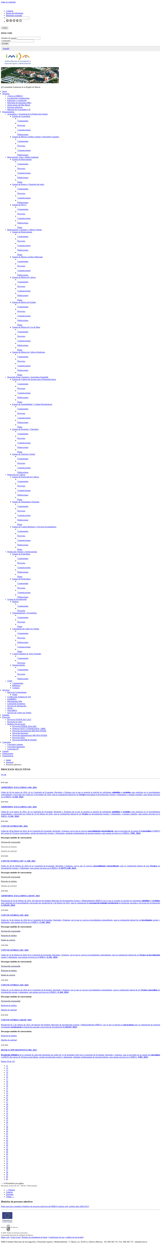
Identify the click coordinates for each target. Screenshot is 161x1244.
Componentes (22, 121)
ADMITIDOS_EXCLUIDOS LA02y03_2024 (20, 896)
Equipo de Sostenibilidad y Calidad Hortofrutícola (32, 404)
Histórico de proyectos (16, 724)
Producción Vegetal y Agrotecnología (22, 552)
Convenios (6, 742)
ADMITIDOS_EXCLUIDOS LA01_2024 (19, 807)
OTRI (9, 681)
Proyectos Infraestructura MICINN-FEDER (29, 735)
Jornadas (5, 715)
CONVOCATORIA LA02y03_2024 (16, 1020)
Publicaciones (22, 134)
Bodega (15, 602)
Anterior (9, 1192)
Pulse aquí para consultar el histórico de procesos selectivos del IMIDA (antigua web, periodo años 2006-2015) (45, 1206)
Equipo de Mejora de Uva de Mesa (26, 327)
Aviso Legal (15, 1237)
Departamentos (8, 112)
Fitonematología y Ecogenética (24, 613)
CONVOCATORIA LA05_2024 (14, 915)
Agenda (5, 751)
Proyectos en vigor (14, 722)
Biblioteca (16, 685)
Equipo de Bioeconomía (22, 159)
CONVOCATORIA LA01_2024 (14, 950)
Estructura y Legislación (17, 100)
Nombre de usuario (9, 38)
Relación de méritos (9, 847)
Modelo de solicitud (9, 851)
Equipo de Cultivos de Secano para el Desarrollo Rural (34, 379)
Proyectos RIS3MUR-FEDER (24, 740)
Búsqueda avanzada (14, 15)
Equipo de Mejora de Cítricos (24, 277)
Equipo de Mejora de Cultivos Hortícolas (28, 352)
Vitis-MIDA (12, 710)
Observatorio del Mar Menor (18, 105)
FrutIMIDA (12, 699)
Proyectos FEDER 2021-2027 (19, 719)
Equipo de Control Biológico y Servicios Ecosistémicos (34, 527)
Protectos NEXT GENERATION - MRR (28, 729)
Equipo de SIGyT (19, 205)
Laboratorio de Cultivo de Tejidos (25, 629)
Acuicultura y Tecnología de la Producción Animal (27, 114)
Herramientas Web (14, 701)
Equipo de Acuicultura (21, 116)
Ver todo (3, 774)
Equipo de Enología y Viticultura (25, 429)
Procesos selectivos (15, 107)
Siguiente (9, 1194)
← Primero (10, 1190)
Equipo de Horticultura (21, 579)
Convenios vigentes (15, 744)
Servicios (6, 690)
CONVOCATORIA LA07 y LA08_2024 (18, 861)
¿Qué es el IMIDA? (15, 96)
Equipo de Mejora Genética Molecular (27, 257)
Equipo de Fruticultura (21, 554)
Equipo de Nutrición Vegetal (23, 454)
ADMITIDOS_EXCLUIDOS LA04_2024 (19, 787)
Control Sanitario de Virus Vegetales (26, 654)
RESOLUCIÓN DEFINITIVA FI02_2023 (19, 1050)
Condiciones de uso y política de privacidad (66, 1237)
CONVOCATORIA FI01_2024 (14, 826)
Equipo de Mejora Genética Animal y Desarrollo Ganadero (35, 137)
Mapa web (5, 1237)
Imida (8, 760)
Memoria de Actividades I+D (18, 109)
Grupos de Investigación (17, 599)
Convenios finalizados (16, 747)
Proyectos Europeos (20, 733)
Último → (10, 1197)
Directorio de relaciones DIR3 (19, 103)
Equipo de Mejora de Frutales (24, 302)
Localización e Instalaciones (18, 98)
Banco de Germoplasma (16, 692)
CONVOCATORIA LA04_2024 (14, 985)
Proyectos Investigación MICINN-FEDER (29, 731)
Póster (19, 182)
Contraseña (6, 41)
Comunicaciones (24, 130)
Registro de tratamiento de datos (34, 1237)
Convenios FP (13, 749)
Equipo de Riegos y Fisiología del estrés (28, 184)
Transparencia (7, 756)
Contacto (15, 688)
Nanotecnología (18, 665)
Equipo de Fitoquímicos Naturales (25, 502)
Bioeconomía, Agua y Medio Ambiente (22, 157)
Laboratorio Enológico (16, 704)
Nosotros (5, 94)
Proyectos (21, 125)
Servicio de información (16, 706)
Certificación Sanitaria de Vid (19, 697)
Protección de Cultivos (16, 475)
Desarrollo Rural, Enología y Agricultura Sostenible (27, 377)
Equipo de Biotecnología (22, 232)
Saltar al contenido (8, 2)
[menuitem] (7, 1066)
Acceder (5, 43)
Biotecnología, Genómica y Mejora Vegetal (24, 230)
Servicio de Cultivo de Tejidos (19, 713)
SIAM (9, 708)
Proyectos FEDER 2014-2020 (24, 726)
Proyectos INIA (18, 738)
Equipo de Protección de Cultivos (25, 477)
